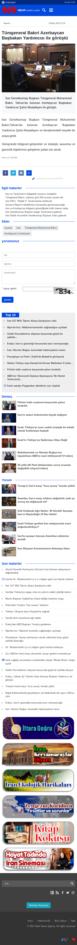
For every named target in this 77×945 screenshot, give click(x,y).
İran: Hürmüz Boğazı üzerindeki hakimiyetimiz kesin (36, 350)
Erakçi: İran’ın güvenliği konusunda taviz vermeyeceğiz (38, 343)
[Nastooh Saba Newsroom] (63, 939)
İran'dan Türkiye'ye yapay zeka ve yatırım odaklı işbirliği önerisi (38, 592)
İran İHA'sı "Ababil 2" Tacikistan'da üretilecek (28, 201)
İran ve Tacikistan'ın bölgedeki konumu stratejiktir (31, 194)
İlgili (73, 920)
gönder (7, 299)
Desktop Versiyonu (38, 905)
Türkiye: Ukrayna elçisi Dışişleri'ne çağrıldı (27, 611)
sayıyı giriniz (9, 288)
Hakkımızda (44, 920)
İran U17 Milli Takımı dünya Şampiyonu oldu (32, 320)
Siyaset (7, 23)
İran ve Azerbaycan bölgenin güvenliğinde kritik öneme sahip (36, 208)
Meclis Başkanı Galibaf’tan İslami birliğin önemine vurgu (34, 598)
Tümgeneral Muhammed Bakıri (41, 227)
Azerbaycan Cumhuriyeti (17, 233)
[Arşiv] (52, 892)
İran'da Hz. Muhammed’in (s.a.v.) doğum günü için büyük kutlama (39, 579)
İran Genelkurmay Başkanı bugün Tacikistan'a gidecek (33, 212)
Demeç (7, 396)
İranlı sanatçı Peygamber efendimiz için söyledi (33, 385)
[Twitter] (68, 892)
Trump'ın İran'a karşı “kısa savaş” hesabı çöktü (46, 486)
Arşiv (30, 920)
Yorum (7, 480)
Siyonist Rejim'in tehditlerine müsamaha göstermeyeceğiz (35, 204)
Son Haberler (12, 563)
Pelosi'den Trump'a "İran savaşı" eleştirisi (26, 605)
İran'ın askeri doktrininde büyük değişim (42, 415)
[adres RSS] (57, 892)
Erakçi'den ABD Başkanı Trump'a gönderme (28, 624)
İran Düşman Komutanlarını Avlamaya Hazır (44, 548)
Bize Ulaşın (61, 920)
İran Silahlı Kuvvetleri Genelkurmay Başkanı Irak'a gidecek (35, 215)
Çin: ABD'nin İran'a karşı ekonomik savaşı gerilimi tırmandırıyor (38, 653)
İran (18, 227)
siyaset (8, 227)
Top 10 (10, 315)
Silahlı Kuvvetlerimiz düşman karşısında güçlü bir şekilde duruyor (39, 670)
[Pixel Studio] (71, 939)
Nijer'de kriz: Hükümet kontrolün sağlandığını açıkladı (37, 327)
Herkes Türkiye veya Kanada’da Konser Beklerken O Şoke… (40, 363)
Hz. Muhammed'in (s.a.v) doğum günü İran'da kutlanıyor (34, 647)
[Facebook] (62, 892)
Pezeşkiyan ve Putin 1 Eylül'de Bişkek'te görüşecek (35, 356)
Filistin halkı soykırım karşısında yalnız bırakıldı (34, 369)
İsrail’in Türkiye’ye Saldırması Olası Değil (42, 440)
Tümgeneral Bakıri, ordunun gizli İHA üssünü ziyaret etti (34, 197)
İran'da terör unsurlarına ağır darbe (23, 618)
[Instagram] (73, 892)
